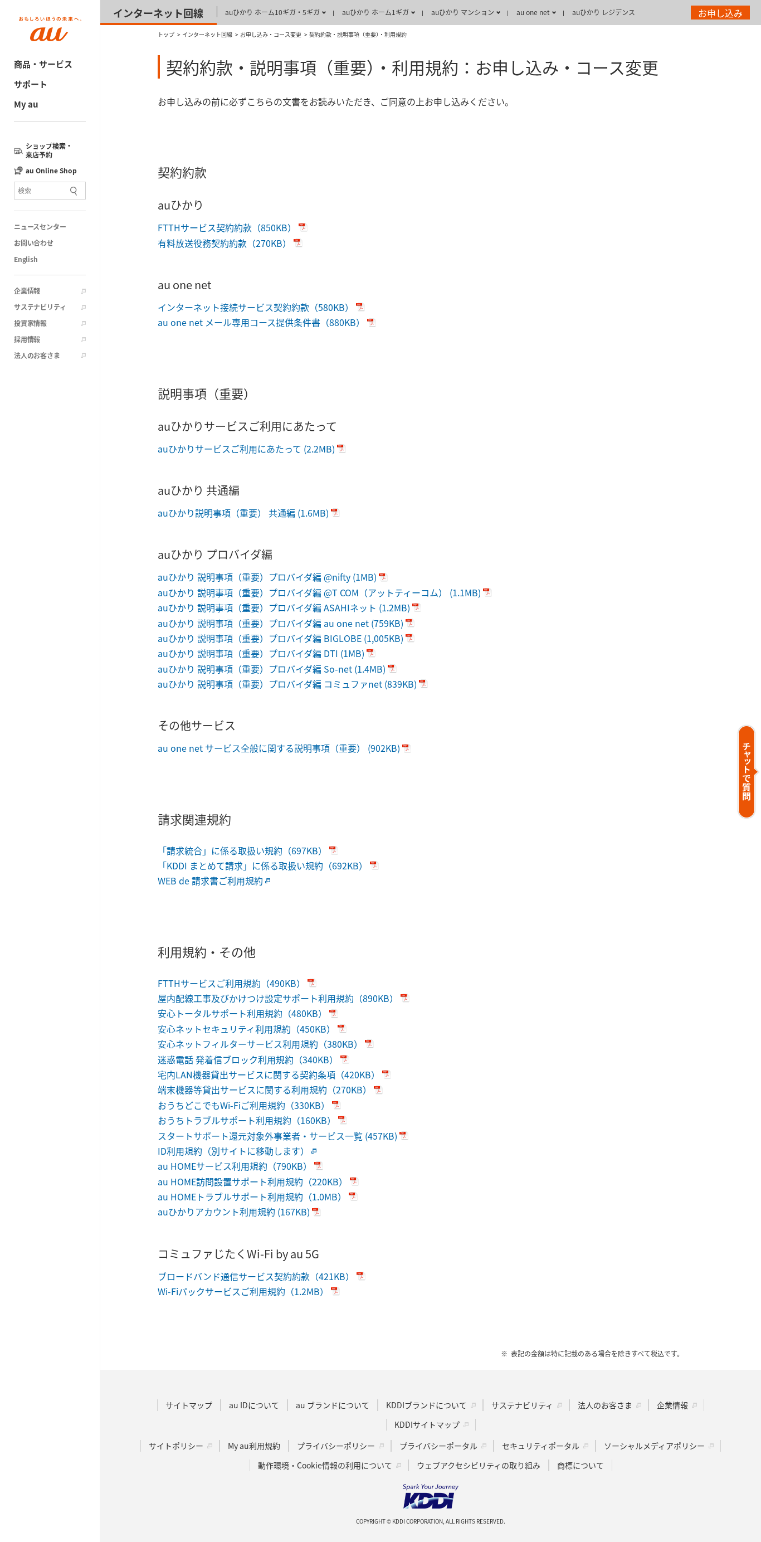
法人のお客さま (37, 355)
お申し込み (720, 13)
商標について (580, 1465)
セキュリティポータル (540, 1445)
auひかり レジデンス (603, 12)
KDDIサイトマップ (427, 1424)
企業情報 (27, 290)
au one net (533, 12)
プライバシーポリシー (336, 1445)
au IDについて (254, 1404)
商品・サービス (43, 64)
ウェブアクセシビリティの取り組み (478, 1465)
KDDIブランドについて (426, 1404)
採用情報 (27, 339)
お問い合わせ (33, 243)
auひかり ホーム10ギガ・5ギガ (272, 12)
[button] (748, 771)
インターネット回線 (158, 13)
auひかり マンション (462, 12)
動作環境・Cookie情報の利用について (325, 1465)
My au (26, 104)
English (26, 259)
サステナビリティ (40, 307)
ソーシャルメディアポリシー (654, 1445)
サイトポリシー (176, 1445)
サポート (30, 84)
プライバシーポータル (438, 1445)
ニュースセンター (40, 226)
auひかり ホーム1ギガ (375, 12)
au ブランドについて (332, 1404)
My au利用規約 (254, 1445)
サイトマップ (188, 1404)
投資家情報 (30, 323)
